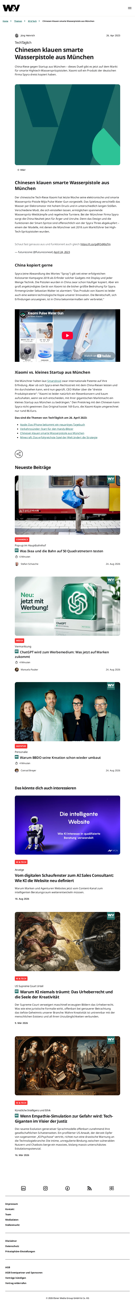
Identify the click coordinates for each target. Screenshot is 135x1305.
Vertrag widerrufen (15, 1283)
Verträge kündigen (15, 1277)
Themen (18, 21)
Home (5, 21)
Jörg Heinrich (28, 35)
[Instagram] (45, 1188)
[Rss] (89, 1188)
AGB (7, 1267)
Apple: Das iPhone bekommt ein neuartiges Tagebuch (52, 424)
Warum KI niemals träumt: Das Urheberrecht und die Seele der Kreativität (64, 991)
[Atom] (111, 1188)
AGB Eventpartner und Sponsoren (23, 1272)
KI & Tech (32, 21)
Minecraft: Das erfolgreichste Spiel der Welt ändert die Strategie (58, 437)
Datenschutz (12, 1246)
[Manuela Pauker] (17, 670)
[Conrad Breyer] (17, 771)
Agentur (21, 746)
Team (8, 1214)
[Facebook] (67, 1188)
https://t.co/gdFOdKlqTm (95, 244)
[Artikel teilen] (19, 454)
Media (19, 640)
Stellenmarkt (12, 1224)
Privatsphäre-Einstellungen (20, 1251)
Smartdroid (54, 381)
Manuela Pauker (29, 669)
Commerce (22, 539)
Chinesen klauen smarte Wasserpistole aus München (52, 433)
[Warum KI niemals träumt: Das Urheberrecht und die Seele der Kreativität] (67, 941)
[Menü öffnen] (129, 8)
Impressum (11, 1203)
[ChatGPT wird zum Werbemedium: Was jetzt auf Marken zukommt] (67, 606)
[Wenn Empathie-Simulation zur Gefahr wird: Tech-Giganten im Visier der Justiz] (67, 1065)
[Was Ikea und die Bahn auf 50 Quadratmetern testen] (67, 505)
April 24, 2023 (62, 252)
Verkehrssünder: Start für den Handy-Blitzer (46, 429)
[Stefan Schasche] (17, 564)
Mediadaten (11, 1219)
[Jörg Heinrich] (17, 36)
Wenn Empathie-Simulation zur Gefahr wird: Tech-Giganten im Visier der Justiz (64, 1116)
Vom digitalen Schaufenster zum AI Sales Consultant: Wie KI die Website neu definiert (64, 875)
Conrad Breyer (28, 770)
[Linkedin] (23, 1188)
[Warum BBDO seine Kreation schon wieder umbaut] (67, 711)
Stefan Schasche (29, 563)
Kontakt (9, 1209)
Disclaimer (11, 1240)
